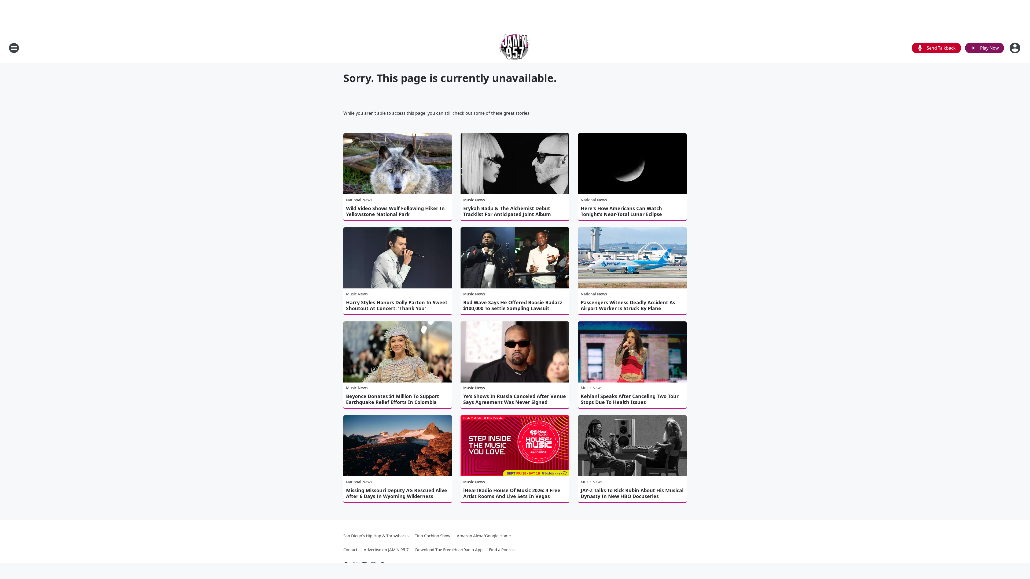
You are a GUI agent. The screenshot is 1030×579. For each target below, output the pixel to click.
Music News (474, 199)
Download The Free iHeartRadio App (449, 549)
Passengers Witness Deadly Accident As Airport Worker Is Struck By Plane (628, 305)
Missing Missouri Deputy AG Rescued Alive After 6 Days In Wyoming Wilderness (396, 493)
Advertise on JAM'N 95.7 (386, 549)
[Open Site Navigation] (14, 48)
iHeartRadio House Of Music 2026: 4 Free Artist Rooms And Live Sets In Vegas (511, 493)
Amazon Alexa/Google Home (484, 535)
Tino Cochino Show (432, 535)
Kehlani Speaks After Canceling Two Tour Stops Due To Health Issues (630, 399)
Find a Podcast (502, 549)
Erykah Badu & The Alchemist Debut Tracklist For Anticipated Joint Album (507, 211)
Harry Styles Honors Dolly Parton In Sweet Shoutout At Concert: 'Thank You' (396, 305)
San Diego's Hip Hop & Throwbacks (376, 535)
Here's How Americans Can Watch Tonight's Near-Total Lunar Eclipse (621, 211)
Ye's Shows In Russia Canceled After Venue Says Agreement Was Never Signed (514, 399)
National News (359, 199)
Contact (350, 549)
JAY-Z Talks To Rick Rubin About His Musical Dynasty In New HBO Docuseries (632, 493)
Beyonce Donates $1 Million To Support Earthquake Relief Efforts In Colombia (392, 399)
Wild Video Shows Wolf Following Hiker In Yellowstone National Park (395, 211)
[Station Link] (515, 48)
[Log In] (1015, 48)
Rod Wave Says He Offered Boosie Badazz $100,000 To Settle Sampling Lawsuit (512, 305)
